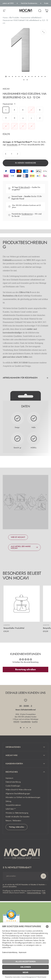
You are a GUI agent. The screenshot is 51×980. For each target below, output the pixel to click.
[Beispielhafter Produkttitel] (22, 604)
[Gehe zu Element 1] (9, 76)
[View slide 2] (24, 727)
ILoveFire (35, 721)
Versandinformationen (13, 805)
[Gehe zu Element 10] (35, 76)
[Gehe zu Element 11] (38, 76)
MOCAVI (6, 88)
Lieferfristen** (11, 809)
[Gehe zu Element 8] (28, 76)
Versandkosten (12, 144)
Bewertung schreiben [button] (25, 669)
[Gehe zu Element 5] (19, 76)
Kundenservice (27, 213)
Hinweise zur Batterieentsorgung (17, 813)
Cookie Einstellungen (13, 786)
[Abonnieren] (43, 876)
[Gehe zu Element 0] (6, 76)
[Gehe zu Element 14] (24, 79)
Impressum (9, 778)
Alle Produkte (14, 17)
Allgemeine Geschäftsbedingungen (18, 793)
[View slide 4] (30, 727)
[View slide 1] (20, 727)
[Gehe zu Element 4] (15, 76)
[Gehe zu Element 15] (27, 79)
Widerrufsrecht (24, 187)
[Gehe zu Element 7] (25, 76)
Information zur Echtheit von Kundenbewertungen (23, 797)
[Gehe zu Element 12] (42, 76)
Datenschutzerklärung (13, 782)
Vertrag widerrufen (16, 827)
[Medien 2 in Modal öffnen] (43, 32)
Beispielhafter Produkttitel (14, 628)
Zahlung (8, 801)
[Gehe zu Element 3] (12, 76)
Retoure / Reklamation (13, 821)
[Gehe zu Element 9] (32, 76)
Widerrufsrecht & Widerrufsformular (18, 790)
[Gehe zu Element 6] (22, 76)
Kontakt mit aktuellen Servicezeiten (17, 817)
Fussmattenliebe (26, 721)
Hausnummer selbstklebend (30, 17)
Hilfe (43, 892)
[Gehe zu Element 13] (45, 76)
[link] (18, 537)
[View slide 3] (27, 727)
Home (5, 17)
